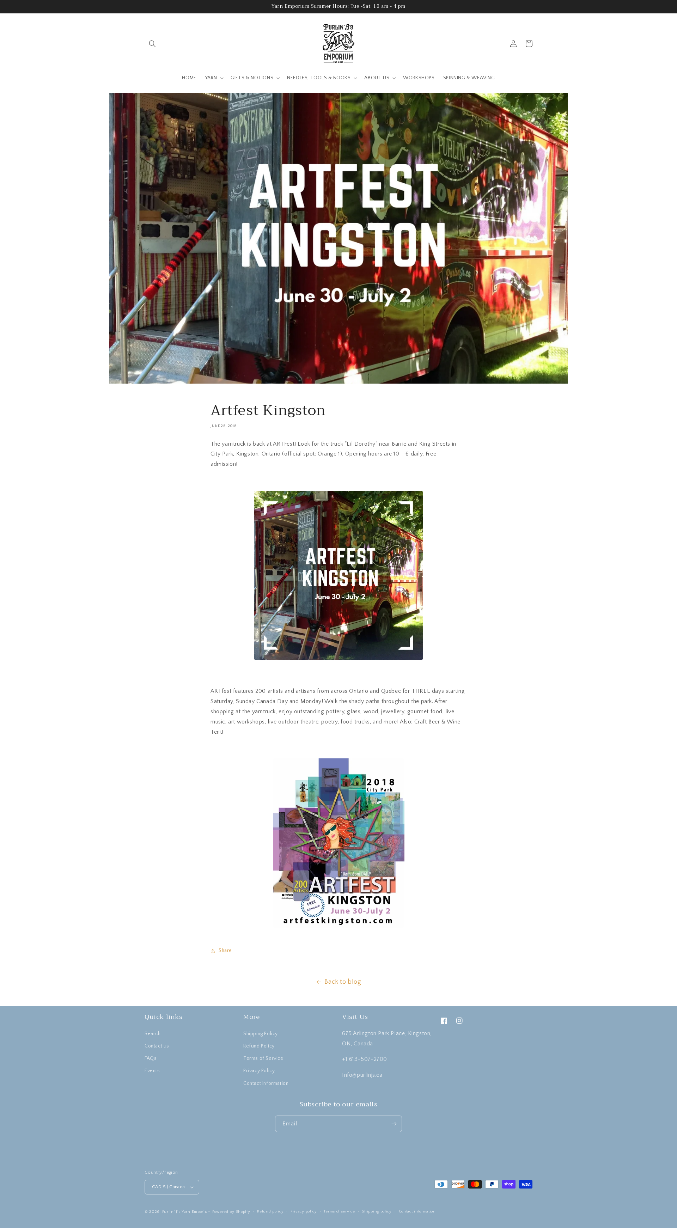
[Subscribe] (394, 1124)
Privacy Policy (259, 1071)
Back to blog (342, 981)
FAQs (151, 1058)
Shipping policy (377, 1211)
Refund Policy (259, 1046)
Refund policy (270, 1211)
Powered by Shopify (231, 1212)
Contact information (417, 1211)
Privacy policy (304, 1211)
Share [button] (225, 950)
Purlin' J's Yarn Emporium (186, 1212)
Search (153, 1034)
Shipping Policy (260, 1034)
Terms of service (339, 1211)
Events (152, 1071)
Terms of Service (263, 1058)
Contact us (157, 1046)
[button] (152, 43)
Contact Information (265, 1083)
